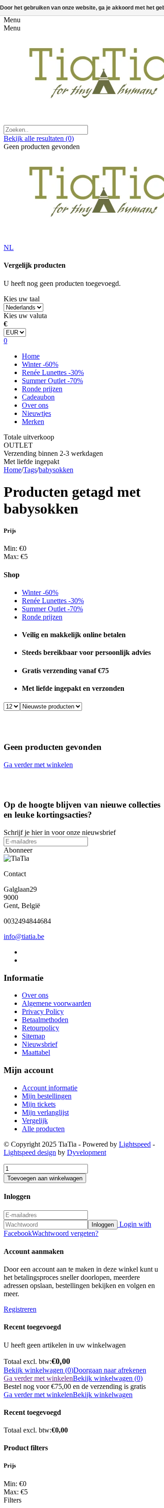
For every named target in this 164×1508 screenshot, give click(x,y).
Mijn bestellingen (47, 1096)
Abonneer (18, 850)
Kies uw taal (22, 299)
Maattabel (36, 1052)
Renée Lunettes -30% (53, 372)
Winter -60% (40, 364)
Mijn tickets (39, 1104)
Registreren (20, 1309)
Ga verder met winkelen (38, 765)
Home (31, 356)
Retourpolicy (40, 1028)
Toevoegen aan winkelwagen (44, 1178)
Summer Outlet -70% (52, 380)
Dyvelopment (86, 1152)
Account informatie (49, 1088)
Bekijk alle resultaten (39, 138)
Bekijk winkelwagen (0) (38, 1370)
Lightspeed (135, 1144)
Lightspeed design (30, 1152)
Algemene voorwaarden (56, 1003)
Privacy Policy (43, 1011)
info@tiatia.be (24, 936)
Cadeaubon (38, 397)
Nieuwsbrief (39, 1044)
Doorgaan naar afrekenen (109, 1370)
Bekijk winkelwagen (103, 1394)
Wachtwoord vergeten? (65, 1233)
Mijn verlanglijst (45, 1112)
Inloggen (103, 1224)
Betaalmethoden (45, 1020)
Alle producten (43, 1129)
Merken (33, 421)
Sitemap (33, 1036)
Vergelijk (35, 1120)
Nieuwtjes (36, 413)
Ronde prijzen (42, 389)
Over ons (35, 405)
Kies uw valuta (25, 316)
